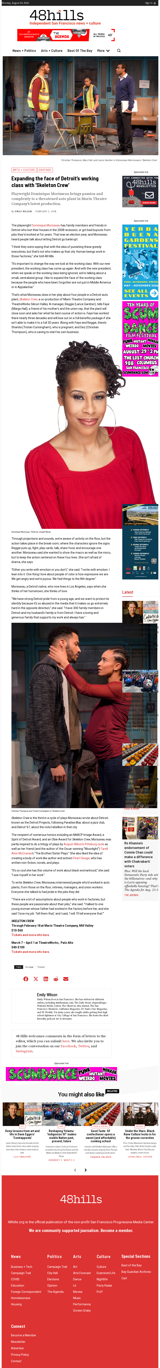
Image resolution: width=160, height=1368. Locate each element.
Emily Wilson (23, 211)
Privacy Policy (20, 1354)
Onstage (45, 170)
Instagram (24, 1051)
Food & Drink (131, 808)
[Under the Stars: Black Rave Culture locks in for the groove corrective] (139, 1114)
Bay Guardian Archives (136, 1271)
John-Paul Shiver (140, 1157)
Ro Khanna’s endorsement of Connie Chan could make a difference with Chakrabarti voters (138, 854)
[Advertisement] (141, 440)
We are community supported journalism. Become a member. (81, 1230)
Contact (16, 1361)
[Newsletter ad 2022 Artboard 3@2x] (141, 206)
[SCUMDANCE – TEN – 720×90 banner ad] (61, 1080)
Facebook (68, 1046)
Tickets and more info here (30, 952)
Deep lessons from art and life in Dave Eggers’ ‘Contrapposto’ (142, 632)
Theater (41, 967)
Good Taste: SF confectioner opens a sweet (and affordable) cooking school (142, 776)
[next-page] (85, 1170)
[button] (119, 50)
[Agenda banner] (66, 40)
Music (140, 1126)
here (66, 1041)
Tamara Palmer (100, 1157)
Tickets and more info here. (30, 935)
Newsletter (18, 1341)
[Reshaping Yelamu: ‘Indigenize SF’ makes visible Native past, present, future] (141, 681)
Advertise (17, 1348)
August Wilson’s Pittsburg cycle (84, 844)
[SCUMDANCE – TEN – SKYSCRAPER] (141, 375)
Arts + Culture (24, 170)
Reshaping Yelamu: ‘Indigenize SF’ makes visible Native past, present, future (140, 703)
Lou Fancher (22, 1157)
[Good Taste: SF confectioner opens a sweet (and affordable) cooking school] (141, 754)
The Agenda (131, 895)
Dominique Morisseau (46, 225)
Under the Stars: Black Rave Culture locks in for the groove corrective (140, 1134)
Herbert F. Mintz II (62, 1160)
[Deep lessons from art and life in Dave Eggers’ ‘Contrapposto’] (141, 612)
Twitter (83, 1046)
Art (126, 735)
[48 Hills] (66, 16)
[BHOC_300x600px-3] (141, 578)
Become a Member (23, 1335)
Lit (126, 661)
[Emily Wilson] (24, 1006)
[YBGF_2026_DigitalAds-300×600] (141, 299)
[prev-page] (75, 1170)
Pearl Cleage (81, 858)
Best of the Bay (131, 1265)
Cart (124, 1278)
